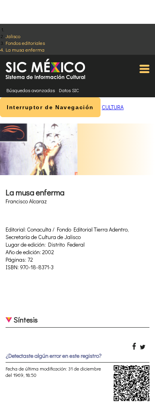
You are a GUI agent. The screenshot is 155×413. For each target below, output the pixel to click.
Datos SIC (69, 90)
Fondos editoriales (25, 42)
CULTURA (113, 107)
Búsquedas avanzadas (30, 90)
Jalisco (13, 36)
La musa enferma (25, 49)
